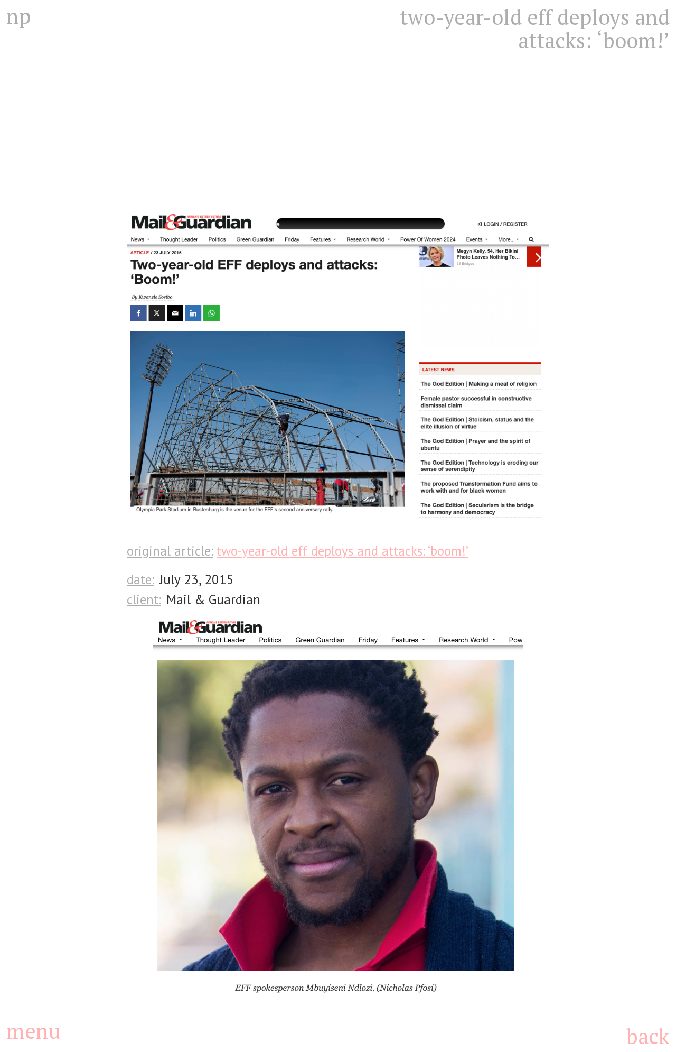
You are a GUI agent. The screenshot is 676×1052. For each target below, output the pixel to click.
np (18, 15)
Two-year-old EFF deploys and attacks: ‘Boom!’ (342, 550)
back (648, 1036)
